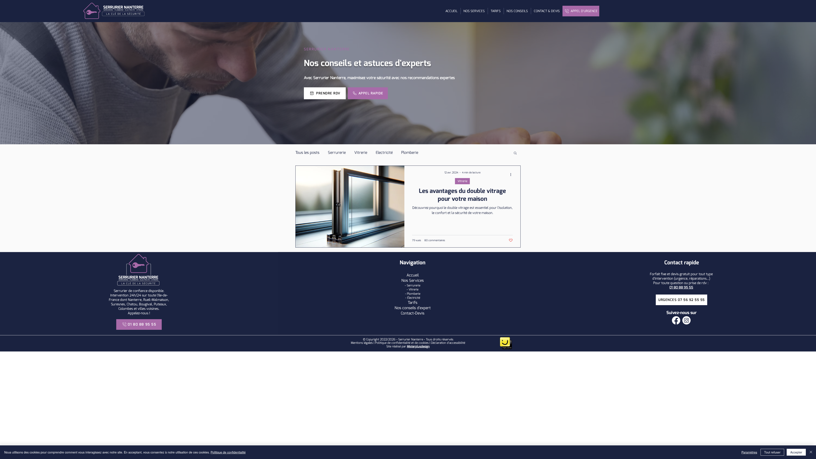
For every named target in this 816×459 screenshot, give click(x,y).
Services (416, 280)
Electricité (384, 152)
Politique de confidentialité (228, 452)
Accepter (796, 452)
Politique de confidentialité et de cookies (402, 343)
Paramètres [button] (749, 452)
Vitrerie (360, 152)
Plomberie (409, 152)
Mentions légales (362, 343)
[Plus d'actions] (512, 174)
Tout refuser (772, 452)
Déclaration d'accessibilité (448, 343)
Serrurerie (337, 152)
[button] (474, 11)
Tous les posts (307, 152)
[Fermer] (810, 452)
